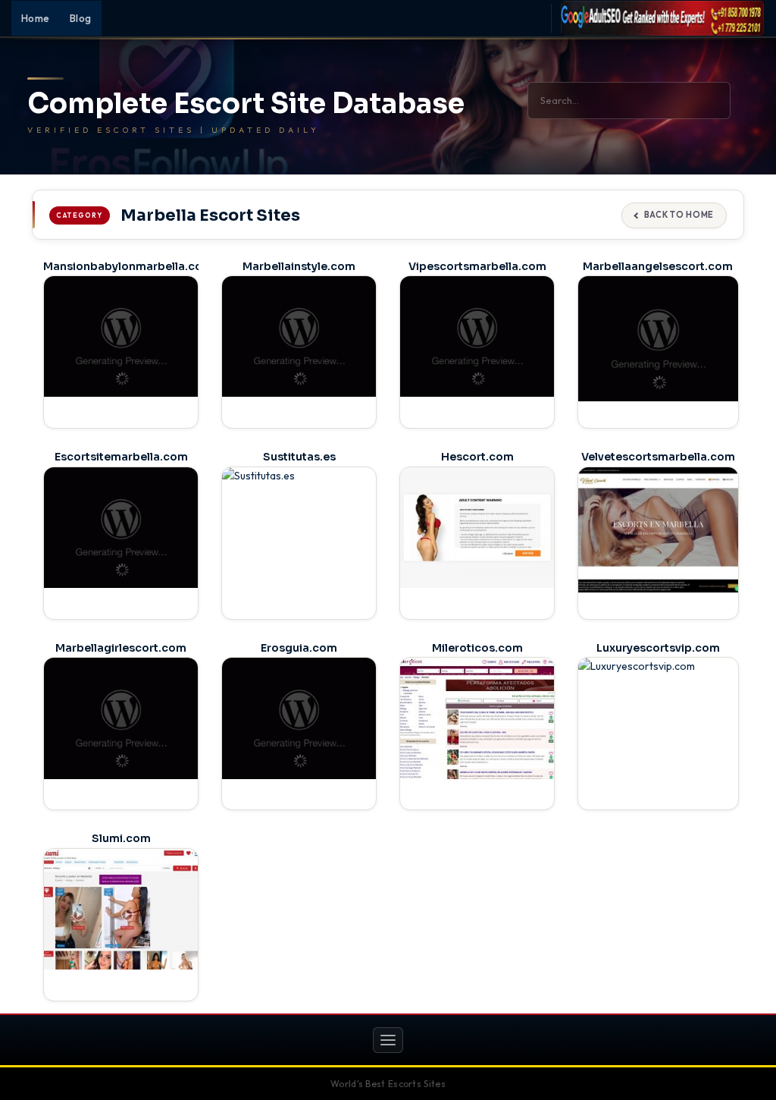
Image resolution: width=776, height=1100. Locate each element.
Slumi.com (121, 838)
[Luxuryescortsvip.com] (658, 720)
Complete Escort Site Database (246, 104)
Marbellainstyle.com (298, 266)
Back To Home (679, 214)
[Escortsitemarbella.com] (121, 527)
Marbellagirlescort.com (120, 648)
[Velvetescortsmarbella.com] (658, 529)
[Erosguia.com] (299, 718)
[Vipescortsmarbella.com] (477, 336)
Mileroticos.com (477, 648)
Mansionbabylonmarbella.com (128, 266)
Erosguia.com (299, 648)
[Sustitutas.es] (299, 527)
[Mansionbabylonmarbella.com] (121, 336)
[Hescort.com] (477, 527)
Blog (81, 18)
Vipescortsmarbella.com (477, 266)
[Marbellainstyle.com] (299, 336)
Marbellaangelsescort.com (658, 266)
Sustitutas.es (299, 457)
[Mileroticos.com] (477, 718)
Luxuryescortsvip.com (658, 648)
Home (35, 18)
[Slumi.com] (121, 909)
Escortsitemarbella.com (121, 457)
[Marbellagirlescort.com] (121, 718)
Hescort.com (477, 457)
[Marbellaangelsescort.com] (658, 338)
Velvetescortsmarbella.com (658, 457)
